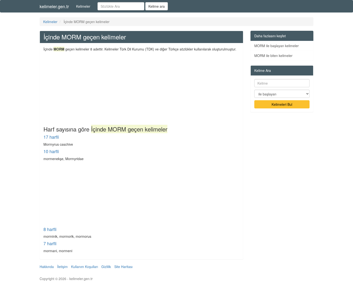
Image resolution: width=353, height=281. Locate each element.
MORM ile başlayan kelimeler (276, 45)
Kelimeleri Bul (282, 104)
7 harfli (49, 243)
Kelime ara (156, 6)
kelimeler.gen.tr (54, 6)
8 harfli (49, 229)
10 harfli (51, 151)
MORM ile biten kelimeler (273, 55)
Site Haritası (123, 266)
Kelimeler (83, 6)
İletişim (62, 266)
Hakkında (47, 266)
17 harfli (51, 137)
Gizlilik (106, 266)
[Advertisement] (141, 87)
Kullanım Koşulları (84, 266)
